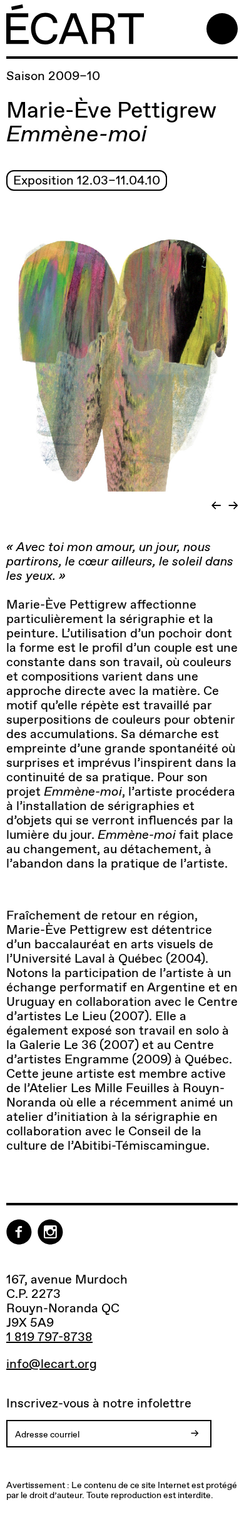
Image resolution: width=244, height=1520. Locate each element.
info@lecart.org (51, 1364)
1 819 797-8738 (49, 1337)
